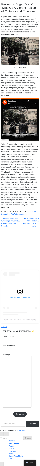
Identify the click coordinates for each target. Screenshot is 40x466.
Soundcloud (5, 214)
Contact (11, 458)
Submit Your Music (16, 456)
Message (6, 355)
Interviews (12, 451)
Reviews (12, 441)
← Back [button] (4, 327)
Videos (11, 448)
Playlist (11, 446)
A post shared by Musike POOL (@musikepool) (20, 320)
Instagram (22, 214)
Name (9, 336)
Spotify (33, 212)
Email (9, 345)
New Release (14, 443)
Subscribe (32, 424)
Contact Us (20, 414)
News (11, 453)
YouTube (14, 214)
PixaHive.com (22, 430)
